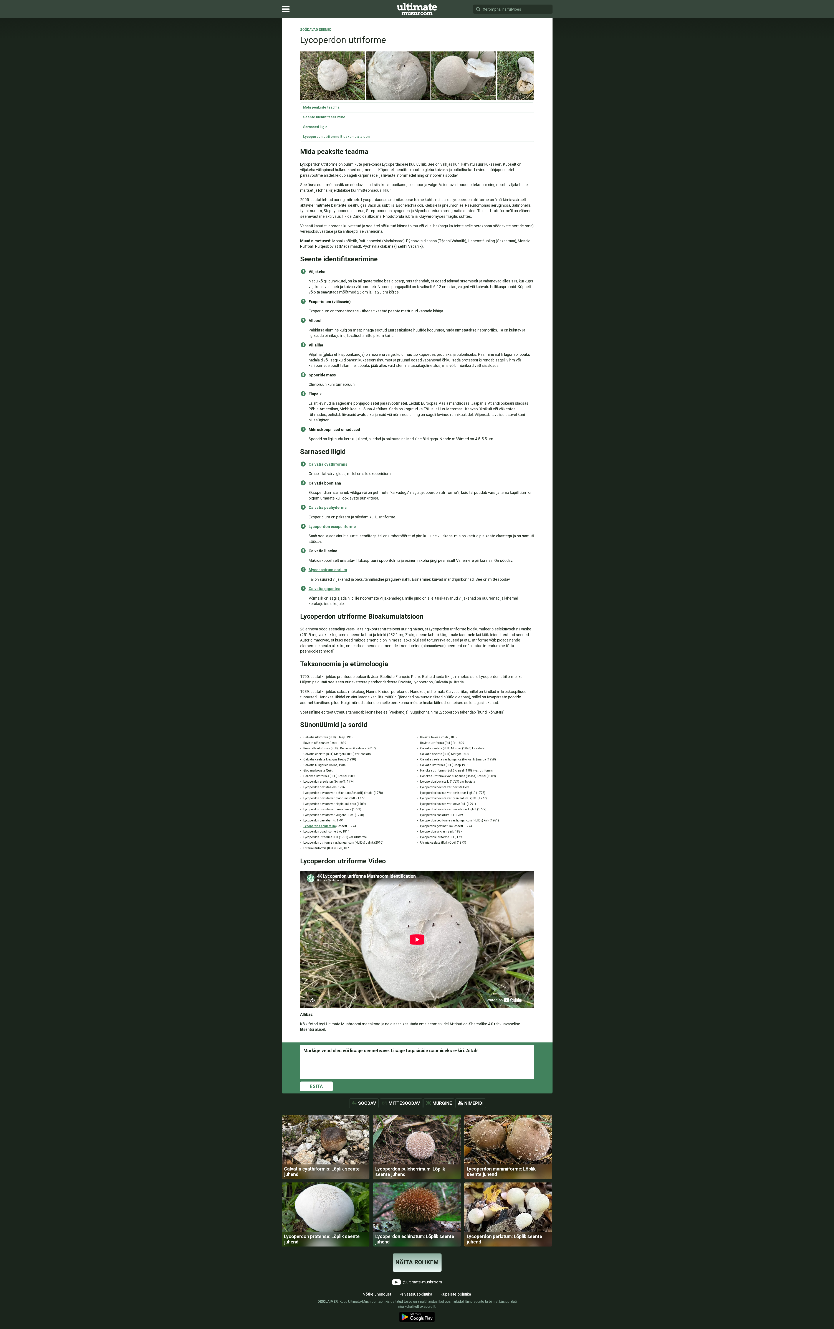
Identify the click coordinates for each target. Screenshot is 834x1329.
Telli (417, 668)
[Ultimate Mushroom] (417, 9)
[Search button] (478, 9)
